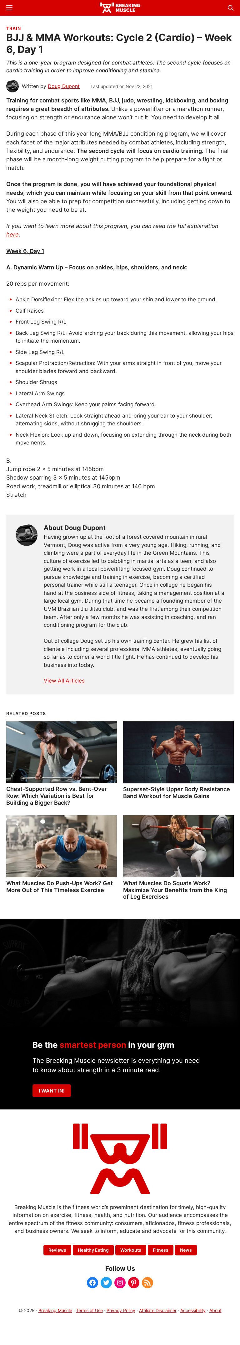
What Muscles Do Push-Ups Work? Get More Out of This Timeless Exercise (59, 886)
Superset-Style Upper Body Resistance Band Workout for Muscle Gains (176, 792)
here (12, 234)
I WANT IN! (52, 1091)
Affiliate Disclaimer (158, 1310)
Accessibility (193, 1310)
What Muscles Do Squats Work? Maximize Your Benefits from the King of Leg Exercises (175, 890)
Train (13, 28)
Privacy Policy (121, 1310)
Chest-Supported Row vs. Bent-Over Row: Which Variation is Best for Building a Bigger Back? (56, 795)
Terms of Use (89, 1310)
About (215, 1310)
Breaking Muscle (55, 1310)
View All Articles (64, 681)
